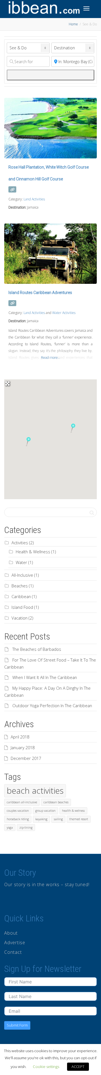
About (11, 933)
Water (21, 562)
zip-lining (26, 828)
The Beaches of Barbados (36, 649)
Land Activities (34, 199)
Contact (13, 952)
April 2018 (20, 737)
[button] (28, 441)
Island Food (22, 607)
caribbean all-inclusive (22, 802)
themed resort (78, 819)
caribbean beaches (55, 802)
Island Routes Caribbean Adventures (40, 292)
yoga (10, 828)
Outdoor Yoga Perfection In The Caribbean (52, 705)
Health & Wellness (33, 551)
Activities (20, 542)
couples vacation (18, 811)
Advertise (14, 942)
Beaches (20, 586)
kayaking (41, 819)
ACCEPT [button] (78, 1066)
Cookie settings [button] (46, 1066)
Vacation (19, 618)
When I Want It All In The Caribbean (44, 677)
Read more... (50, 357)
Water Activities (63, 312)
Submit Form (17, 1025)
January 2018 (23, 747)
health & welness (73, 811)
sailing (58, 819)
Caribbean (21, 596)
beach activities (35, 790)
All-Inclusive (22, 575)
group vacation (45, 811)
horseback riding (18, 819)
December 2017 (26, 758)
